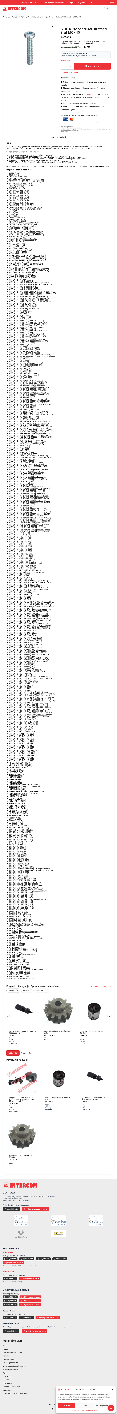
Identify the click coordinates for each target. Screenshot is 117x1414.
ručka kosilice (67, 130)
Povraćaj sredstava (10, 1363)
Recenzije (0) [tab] (61, 137)
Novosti (6, 1349)
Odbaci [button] (111, 3)
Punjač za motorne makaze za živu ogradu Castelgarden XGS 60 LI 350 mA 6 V (21, 1099)
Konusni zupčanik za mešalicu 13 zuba (57, 1032)
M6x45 (95, 129)
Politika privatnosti (10, 1369)
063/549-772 (11, 1305)
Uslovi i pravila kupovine (12, 1352)
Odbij (85, 1406)
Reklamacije (8, 1356)
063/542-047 (11, 1297)
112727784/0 (69, 129)
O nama (6, 1380)
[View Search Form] (58, 9)
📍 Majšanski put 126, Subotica (14, 1256)
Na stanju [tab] (13, 991)
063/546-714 (11, 1278)
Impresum (96, 1410)
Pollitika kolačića (76, 1410)
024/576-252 (91, 94)
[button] (112, 1389)
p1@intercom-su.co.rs (31, 1278)
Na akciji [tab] (27, 991)
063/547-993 (28, 1259)
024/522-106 (11, 1318)
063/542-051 (11, 1301)
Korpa (5, 1373)
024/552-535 (11, 1259)
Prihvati (67, 1406)
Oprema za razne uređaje (75, 26)
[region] (58, 1021)
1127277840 (77, 129)
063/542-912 (61, 1259)
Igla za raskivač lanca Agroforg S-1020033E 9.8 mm (22, 1032)
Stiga (76, 130)
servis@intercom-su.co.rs (48, 1318)
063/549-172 (12, 1331)
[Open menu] (112, 8)
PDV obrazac (8, 1383)
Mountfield (101, 129)
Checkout (7, 1376)
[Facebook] (52, 1409)
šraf (73, 130)
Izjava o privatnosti (87, 1410)
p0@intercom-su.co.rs (14, 1263)
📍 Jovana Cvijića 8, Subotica (14, 1314)
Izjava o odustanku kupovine (14, 1366)
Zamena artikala (9, 1359)
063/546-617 (27, 1318)
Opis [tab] (52, 137)
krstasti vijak (89, 129)
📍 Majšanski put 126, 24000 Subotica (17, 1205)
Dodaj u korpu (92, 66)
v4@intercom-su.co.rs (31, 1305)
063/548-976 (44, 1259)
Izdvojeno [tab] (41, 991)
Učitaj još (13, 1053)
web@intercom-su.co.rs (36, 1331)
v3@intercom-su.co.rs (31, 1301)
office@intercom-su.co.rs (37, 1209)
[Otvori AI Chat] (111, 1408)
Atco (83, 129)
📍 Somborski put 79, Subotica (14, 1275)
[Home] (3, 17)
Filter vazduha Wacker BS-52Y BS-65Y (92, 1032)
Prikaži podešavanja (104, 1406)
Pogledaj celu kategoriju (101, 986)
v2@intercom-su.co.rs (31, 1297)
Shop (5, 1345)
